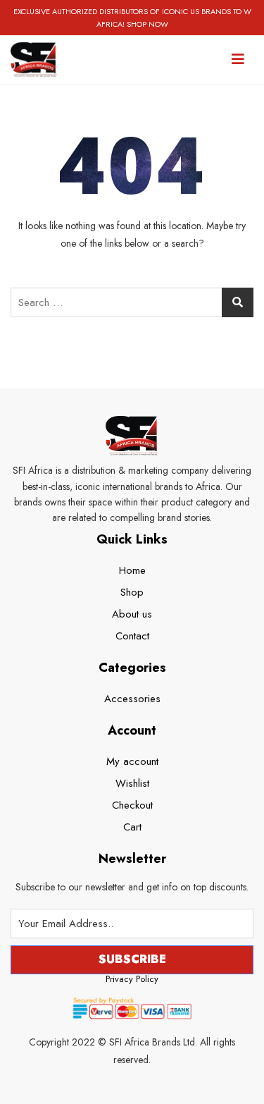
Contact (132, 636)
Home (132, 570)
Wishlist (132, 783)
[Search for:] (132, 302)
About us (132, 614)
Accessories (132, 698)
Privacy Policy (132, 978)
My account (132, 761)
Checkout (132, 805)
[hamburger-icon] (237, 59)
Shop (132, 592)
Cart (132, 827)
